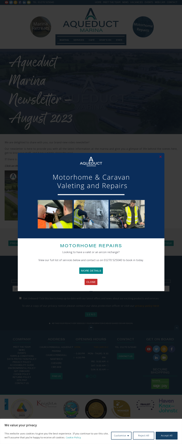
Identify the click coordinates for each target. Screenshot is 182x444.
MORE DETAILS (91, 270)
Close (91, 282)
